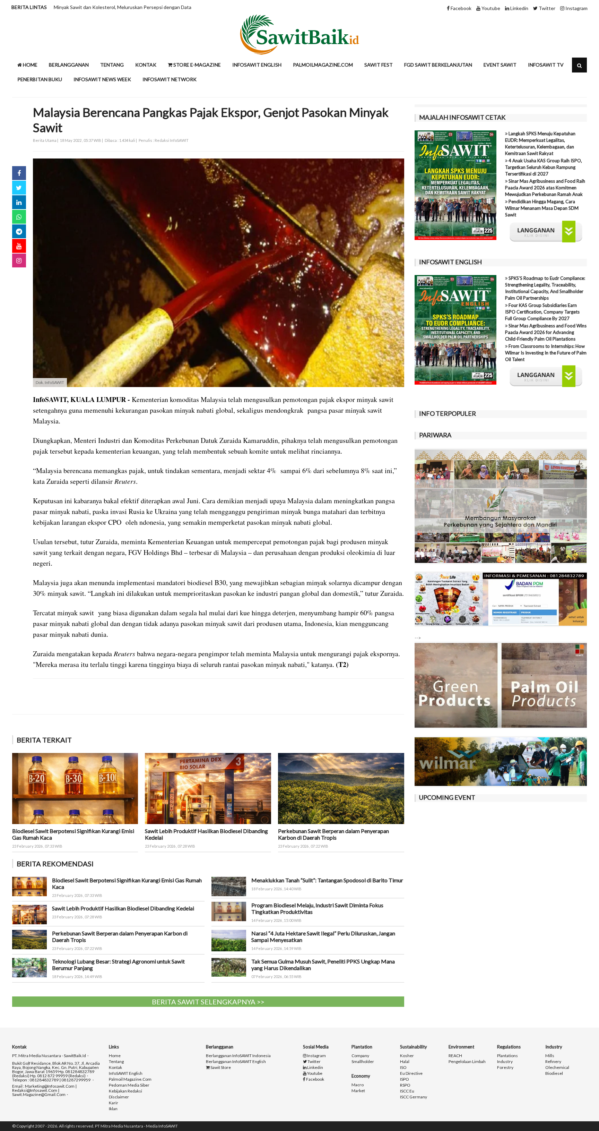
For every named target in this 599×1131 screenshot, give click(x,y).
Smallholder (362, 1062)
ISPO (404, 1079)
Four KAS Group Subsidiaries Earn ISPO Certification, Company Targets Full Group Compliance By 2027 (542, 311)
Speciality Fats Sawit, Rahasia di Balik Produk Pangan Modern (119, 7)
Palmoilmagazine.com (323, 65)
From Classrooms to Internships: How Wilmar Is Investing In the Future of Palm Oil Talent (546, 352)
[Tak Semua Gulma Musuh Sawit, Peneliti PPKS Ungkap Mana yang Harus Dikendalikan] (228, 967)
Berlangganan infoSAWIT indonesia (238, 1056)
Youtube (490, 8)
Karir (113, 1103)
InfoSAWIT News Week (102, 79)
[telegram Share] (19, 231)
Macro (357, 1085)
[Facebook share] (19, 173)
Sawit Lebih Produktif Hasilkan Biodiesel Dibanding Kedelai (123, 908)
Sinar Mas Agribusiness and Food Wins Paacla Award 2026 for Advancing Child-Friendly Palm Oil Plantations (546, 332)
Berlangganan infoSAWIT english (236, 1062)
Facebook (460, 8)
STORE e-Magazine (196, 65)
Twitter (546, 8)
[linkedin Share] (19, 202)
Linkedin (518, 8)
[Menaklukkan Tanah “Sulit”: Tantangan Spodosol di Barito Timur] (228, 886)
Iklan (113, 1109)
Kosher (407, 1056)
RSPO (405, 1085)
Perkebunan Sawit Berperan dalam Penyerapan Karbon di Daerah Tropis (333, 834)
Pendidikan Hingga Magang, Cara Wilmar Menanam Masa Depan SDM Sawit (542, 208)
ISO (403, 1067)
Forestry (505, 1067)
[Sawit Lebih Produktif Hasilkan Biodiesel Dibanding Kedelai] (208, 788)
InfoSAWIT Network (169, 79)
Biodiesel (554, 1073)
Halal (404, 1062)
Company (360, 1056)
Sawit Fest (378, 65)
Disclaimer (119, 1097)
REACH (455, 1056)
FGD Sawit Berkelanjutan (438, 65)
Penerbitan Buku (39, 79)
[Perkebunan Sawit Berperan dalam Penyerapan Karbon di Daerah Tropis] (341, 788)
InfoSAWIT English (256, 65)
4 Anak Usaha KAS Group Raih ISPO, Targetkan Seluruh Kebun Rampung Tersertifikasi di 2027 (543, 167)
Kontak (145, 65)
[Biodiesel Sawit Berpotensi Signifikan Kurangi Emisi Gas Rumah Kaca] (75, 788)
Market (358, 1091)
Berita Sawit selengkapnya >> (208, 1001)
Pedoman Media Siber (129, 1085)
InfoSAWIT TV (546, 65)
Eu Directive (411, 1073)
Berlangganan (69, 65)
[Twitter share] (19, 188)
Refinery (553, 1062)
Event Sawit (500, 65)
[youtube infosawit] (19, 246)
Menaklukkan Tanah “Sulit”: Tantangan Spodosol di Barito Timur (327, 880)
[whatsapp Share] (19, 217)
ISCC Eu (407, 1091)
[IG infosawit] (19, 260)
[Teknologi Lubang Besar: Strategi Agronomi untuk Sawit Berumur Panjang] (29, 967)
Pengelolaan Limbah (467, 1062)
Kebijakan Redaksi (125, 1091)
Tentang (112, 65)
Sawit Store (220, 1067)
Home (29, 65)
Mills (549, 1056)
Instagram (576, 8)
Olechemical (557, 1067)
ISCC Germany (413, 1097)
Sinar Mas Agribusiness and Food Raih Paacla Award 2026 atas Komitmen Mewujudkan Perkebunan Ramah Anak (545, 187)
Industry (505, 1062)
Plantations (507, 1056)
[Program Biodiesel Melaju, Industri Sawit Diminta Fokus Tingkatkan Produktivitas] (228, 911)
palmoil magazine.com (130, 1079)
